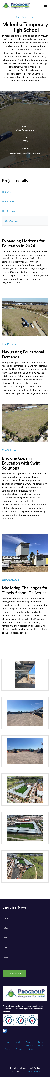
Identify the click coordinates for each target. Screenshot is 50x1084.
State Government (25, 17)
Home (7, 1042)
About (7, 1049)
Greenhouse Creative (31, 1071)
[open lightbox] (25, 675)
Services (19, 1042)
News (30, 1049)
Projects (19, 1049)
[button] (45, 5)
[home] (16, 6)
